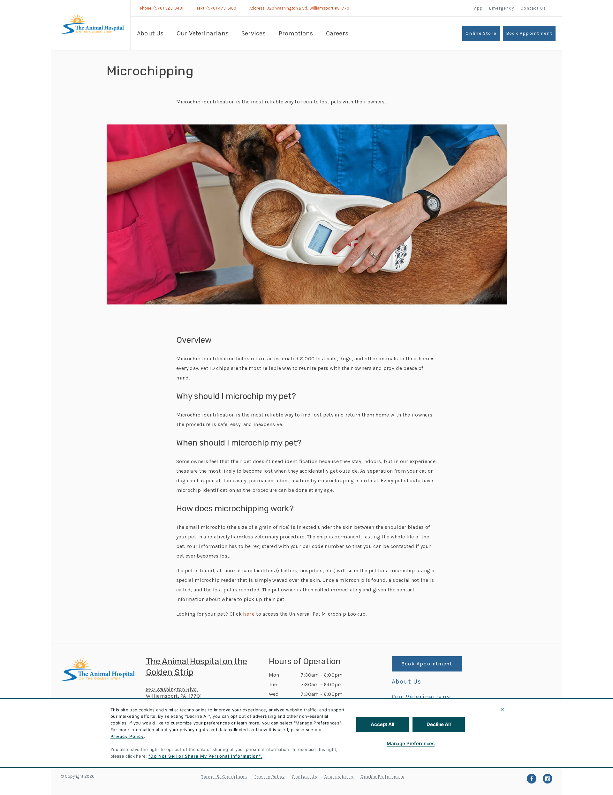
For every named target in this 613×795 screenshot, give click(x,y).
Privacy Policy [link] (269, 776)
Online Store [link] (480, 33)
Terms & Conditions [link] (224, 776)
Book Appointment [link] (529, 33)
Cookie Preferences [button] (382, 776)
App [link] (478, 8)
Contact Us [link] (533, 8)
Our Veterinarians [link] (203, 33)
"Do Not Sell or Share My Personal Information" (204, 756)
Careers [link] (337, 33)
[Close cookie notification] (503, 709)
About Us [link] (150, 33)
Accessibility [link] (338, 776)
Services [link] (253, 33)
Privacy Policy (127, 736)
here (249, 614)
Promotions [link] (296, 33)
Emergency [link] (501, 8)
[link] (92, 25)
